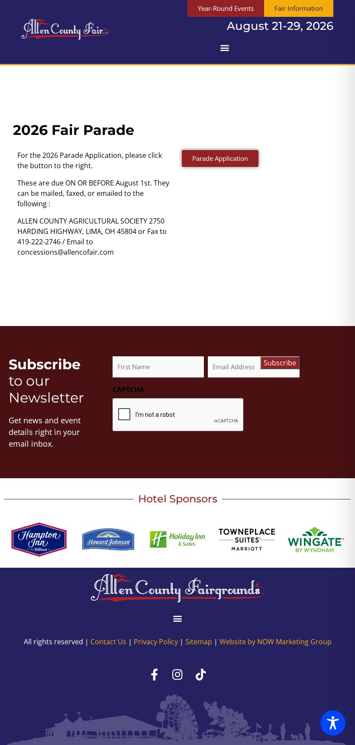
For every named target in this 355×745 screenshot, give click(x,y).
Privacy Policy (156, 641)
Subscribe (280, 363)
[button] (225, 47)
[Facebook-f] (154, 674)
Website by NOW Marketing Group (275, 641)
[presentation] (178, 415)
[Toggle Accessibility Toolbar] (333, 723)
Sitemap (198, 641)
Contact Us (108, 641)
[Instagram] (177, 674)
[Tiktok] (201, 674)
